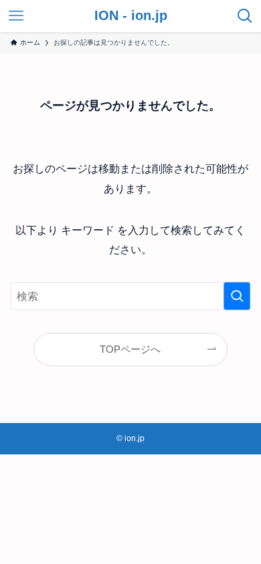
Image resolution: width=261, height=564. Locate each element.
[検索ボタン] (245, 16)
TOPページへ (130, 349)
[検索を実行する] (237, 296)
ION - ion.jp (130, 16)
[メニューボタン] (16, 16)
